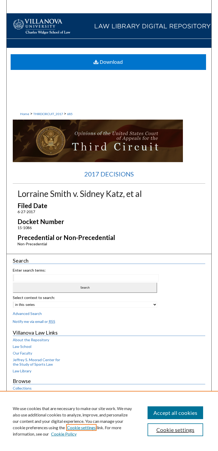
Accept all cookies (175, 413)
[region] (109, 421)
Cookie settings (81, 427)
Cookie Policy (64, 433)
